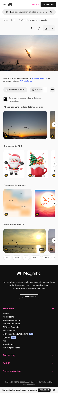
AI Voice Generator (11, 327)
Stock (13, 20)
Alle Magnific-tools (11, 347)
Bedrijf (6, 363)
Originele (18, 37)
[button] (29, 296)
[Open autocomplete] (6, 12)
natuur (36, 257)
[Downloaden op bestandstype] (52, 28)
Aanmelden (48, 4)
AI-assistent (8, 317)
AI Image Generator (39, 78)
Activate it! (44, 390)
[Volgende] (46, 89)
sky (26, 257)
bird (7, 257)
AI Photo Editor (26, 81)
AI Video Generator (11, 323)
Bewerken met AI (17, 89)
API (4, 341)
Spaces (6, 313)
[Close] (54, 390)
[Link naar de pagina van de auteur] (5, 100)
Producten (8, 308)
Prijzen (35, 4)
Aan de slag (9, 355)
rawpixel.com (14, 101)
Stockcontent (9, 330)
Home (5, 20)
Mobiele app (8, 344)
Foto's (21, 20)
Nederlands (29, 296)
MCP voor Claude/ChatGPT (18, 334)
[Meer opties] (31, 28)
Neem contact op (12, 371)
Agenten (9, 337)
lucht (17, 257)
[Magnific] (29, 274)
